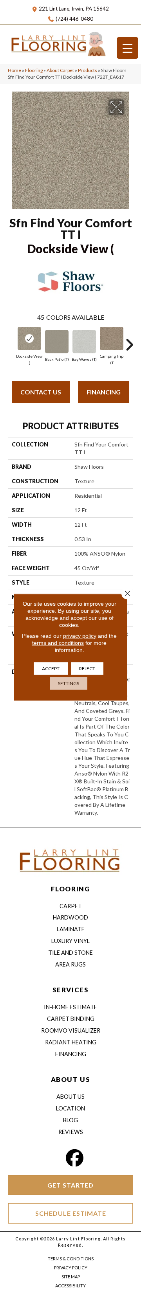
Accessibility (70, 1285)
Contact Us (40, 392)
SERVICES (70, 990)
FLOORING (70, 889)
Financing (104, 392)
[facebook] (75, 1158)
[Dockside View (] (29, 338)
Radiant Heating (70, 1042)
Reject (87, 668)
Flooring (34, 70)
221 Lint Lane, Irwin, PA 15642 (74, 8)
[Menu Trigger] (127, 48)
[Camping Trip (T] (111, 338)
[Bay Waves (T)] (84, 341)
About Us (70, 1096)
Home (14, 70)
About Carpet (60, 70)
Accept (51, 668)
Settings (68, 683)
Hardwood (70, 917)
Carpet (71, 906)
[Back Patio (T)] (56, 341)
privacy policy (79, 635)
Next (129, 341)
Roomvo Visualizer (70, 1030)
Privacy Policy (70, 1267)
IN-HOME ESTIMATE (70, 1007)
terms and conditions (58, 642)
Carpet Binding (70, 1018)
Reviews (70, 1131)
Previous (12, 341)
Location (70, 1108)
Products (87, 70)
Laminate (71, 929)
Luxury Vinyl (70, 941)
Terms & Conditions (71, 1258)
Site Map (70, 1276)
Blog (70, 1120)
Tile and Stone (70, 952)
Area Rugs (70, 964)
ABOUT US (70, 1079)
